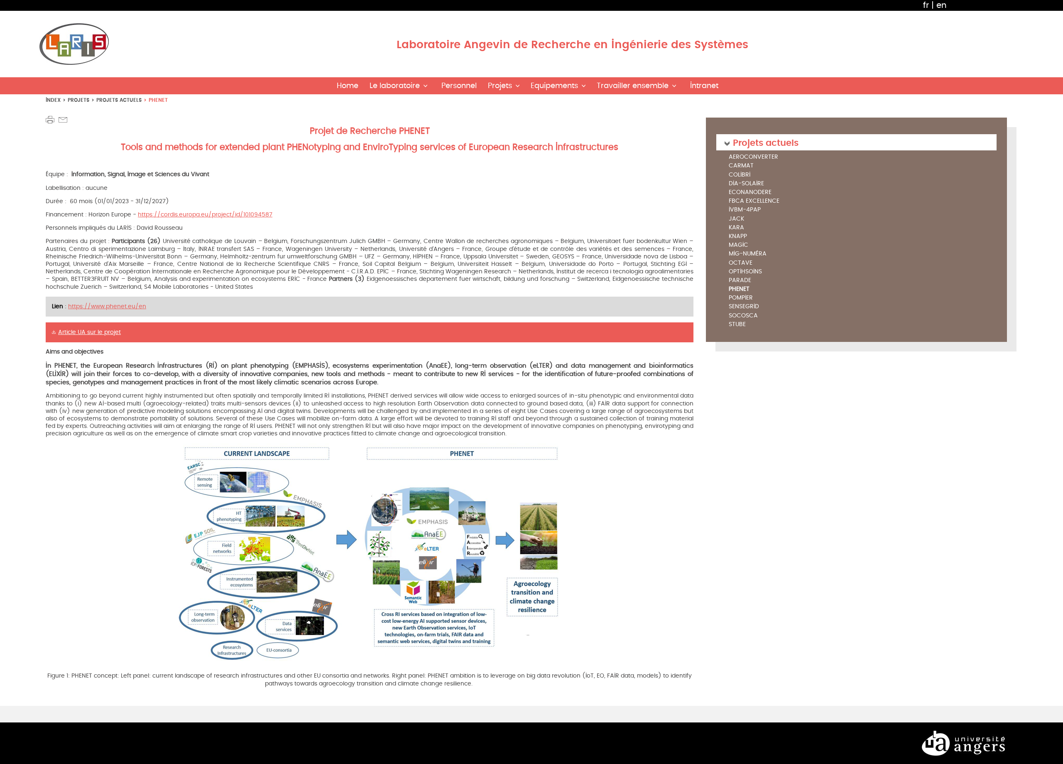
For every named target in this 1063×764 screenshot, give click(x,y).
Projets (78, 99)
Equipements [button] (554, 85)
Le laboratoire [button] (395, 85)
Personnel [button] (459, 85)
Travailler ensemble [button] (633, 85)
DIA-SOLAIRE (746, 184)
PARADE (740, 281)
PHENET (739, 289)
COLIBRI (739, 175)
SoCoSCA (743, 316)
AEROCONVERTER (753, 157)
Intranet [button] (704, 85)
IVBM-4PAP (745, 210)
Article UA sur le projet (89, 332)
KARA (736, 228)
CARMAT (741, 166)
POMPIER (741, 298)
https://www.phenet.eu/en (107, 306)
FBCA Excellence (754, 201)
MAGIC (738, 245)
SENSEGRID (744, 307)
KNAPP (738, 237)
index (53, 99)
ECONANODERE (750, 193)
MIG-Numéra (748, 254)
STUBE (737, 325)
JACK (736, 219)
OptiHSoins (745, 272)
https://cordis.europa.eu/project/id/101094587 (205, 214)
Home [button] (347, 85)
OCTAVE (740, 263)
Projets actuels (119, 99)
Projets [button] (500, 85)
